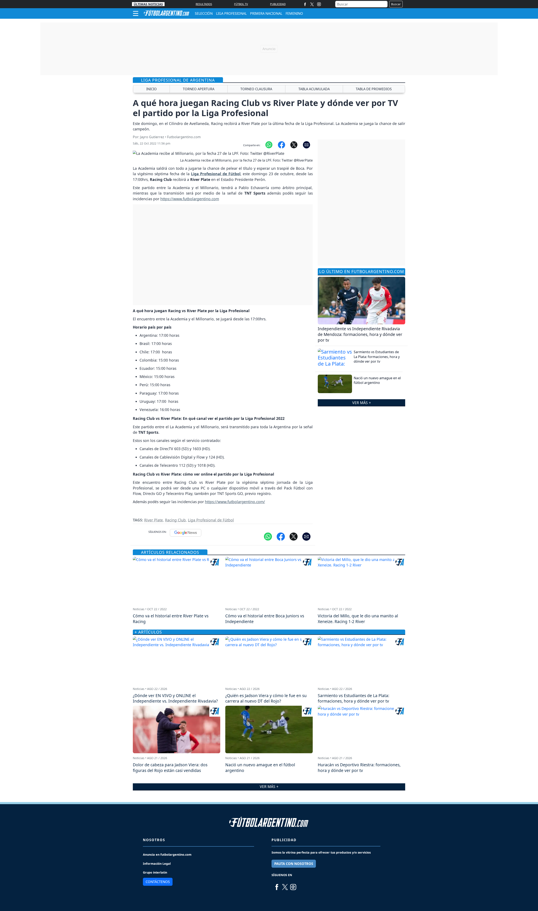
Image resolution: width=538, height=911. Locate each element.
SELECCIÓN (204, 13)
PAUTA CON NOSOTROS (293, 863)
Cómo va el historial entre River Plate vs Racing (170, 618)
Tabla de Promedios (374, 89)
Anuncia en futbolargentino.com (167, 855)
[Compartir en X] (294, 144)
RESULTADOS (204, 4)
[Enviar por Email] (306, 144)
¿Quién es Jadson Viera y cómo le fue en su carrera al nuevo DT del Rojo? (266, 698)
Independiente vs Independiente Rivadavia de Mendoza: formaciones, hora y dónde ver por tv (360, 334)
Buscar (396, 4)
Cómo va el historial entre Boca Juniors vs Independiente (264, 618)
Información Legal (157, 864)
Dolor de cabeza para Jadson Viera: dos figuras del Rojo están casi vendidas (170, 767)
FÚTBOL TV (241, 4)
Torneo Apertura (198, 89)
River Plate (153, 519)
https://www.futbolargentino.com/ (235, 501)
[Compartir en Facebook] (281, 144)
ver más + (361, 402)
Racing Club (175, 519)
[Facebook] (305, 4)
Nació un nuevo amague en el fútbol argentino (377, 380)
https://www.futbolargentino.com (189, 198)
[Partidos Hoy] (319, 4)
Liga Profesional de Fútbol (211, 519)
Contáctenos (158, 881)
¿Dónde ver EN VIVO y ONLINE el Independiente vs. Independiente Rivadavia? (175, 698)
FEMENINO (294, 13)
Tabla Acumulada (314, 89)
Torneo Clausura (256, 89)
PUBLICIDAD (278, 4)
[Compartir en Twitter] (293, 536)
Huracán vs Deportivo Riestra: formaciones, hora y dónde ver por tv (359, 767)
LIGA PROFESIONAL (231, 13)
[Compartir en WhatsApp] (269, 144)
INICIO (151, 89)
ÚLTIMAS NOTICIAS (148, 4)
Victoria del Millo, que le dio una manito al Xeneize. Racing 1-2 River (358, 618)
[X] (312, 4)
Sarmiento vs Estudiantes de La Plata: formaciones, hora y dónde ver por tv (377, 357)
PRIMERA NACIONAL (266, 13)
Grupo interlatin (155, 872)
